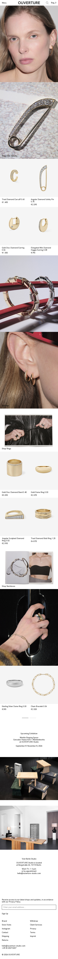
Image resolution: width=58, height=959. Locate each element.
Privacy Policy (14, 902)
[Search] (48, 3)
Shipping (5, 936)
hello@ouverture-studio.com (29, 873)
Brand (4, 921)
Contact (5, 932)
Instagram (6, 928)
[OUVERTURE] (29, 3)
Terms (32, 932)
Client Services (36, 925)
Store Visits (6, 925)
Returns (5, 940)
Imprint (33, 936)
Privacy (33, 928)
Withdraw (34, 921)
